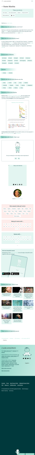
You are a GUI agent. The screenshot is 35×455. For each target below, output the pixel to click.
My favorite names (29, 454)
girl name (10, 23)
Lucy (27, 213)
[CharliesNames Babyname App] (6, 1)
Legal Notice (20, 385)
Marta (10, 87)
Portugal (17, 364)
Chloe (11, 213)
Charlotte (14, 208)
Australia (11, 133)
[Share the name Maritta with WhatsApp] (17, 184)
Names (19, 12)
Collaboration (13, 385)
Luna (23, 213)
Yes (15, 158)
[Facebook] (25, 358)
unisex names (13, 356)
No (18, 158)
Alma (22, 87)
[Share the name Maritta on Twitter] (15, 184)
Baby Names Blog (5, 370)
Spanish (4, 63)
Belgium (7, 361)
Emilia (4, 208)
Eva (15, 213)
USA (4, 133)
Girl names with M (12, 12)
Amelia (26, 208)
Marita (5, 31)
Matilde (26, 82)
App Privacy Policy (14, 383)
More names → (17, 216)
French (22, 58)
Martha (23, 85)
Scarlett (19, 213)
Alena (17, 85)
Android (14, 351)
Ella (30, 208)
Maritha (10, 72)
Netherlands (11, 364)
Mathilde (5, 85)
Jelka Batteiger (19, 198)
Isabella (20, 211)
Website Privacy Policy (24, 383)
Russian (30, 60)
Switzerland (7, 365)
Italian (4, 60)
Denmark (4, 363)
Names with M (25, 12)
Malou (4, 87)
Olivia (9, 211)
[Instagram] (30, 358)
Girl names (5, 12)
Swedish (11, 63)
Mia (22, 208)
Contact (3, 383)
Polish (16, 60)
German (28, 58)
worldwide (18, 133)
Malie (4, 82)
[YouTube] (28, 358)
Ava (13, 211)
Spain (3, 365)
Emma (5, 211)
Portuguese (23, 60)
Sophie (19, 208)
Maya (8, 213)
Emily (25, 211)
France (7, 363)
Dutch (10, 58)
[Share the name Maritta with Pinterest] (19, 184)
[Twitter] (23, 358)
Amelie (10, 82)
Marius (11, 43)
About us (7, 385)
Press (7, 383)
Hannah (28, 211)
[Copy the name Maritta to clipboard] (21, 184)
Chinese (4, 58)
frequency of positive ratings (14, 95)
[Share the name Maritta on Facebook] (13, 184)
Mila (16, 211)
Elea (15, 82)
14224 (13, 15)
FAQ (2, 385)
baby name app (14, 252)
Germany (12, 363)
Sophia (9, 208)
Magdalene (30, 85)
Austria (3, 361)
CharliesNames (5, 338)
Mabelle (11, 85)
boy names (7, 356)
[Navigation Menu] (32, 1)
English (16, 58)
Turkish (17, 63)
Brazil (10, 361)
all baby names (5, 357)
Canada (7, 133)
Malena (16, 87)
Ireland (6, 364)
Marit (16, 32)
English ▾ (27, 363)
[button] (9, 174)
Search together (21, 454)
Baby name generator (6, 368)
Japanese (10, 60)
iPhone (3, 352)
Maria (21, 32)
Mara (20, 82)
